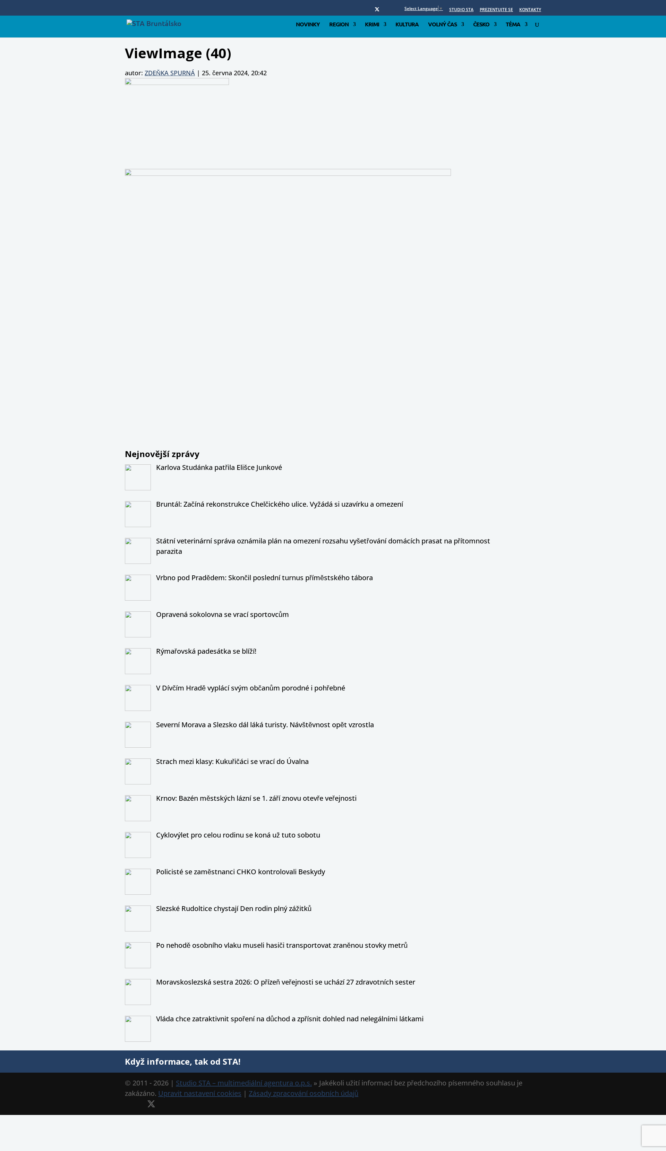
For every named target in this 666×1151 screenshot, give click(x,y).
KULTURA (407, 25)
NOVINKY (308, 25)
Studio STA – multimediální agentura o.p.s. (244, 1083)
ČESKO (481, 25)
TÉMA (513, 25)
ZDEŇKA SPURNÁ (170, 73)
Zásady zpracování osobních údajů (303, 1093)
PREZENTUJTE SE (496, 10)
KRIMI (372, 25)
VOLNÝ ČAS (442, 25)
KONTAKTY (530, 10)
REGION (339, 25)
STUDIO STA (461, 10)
